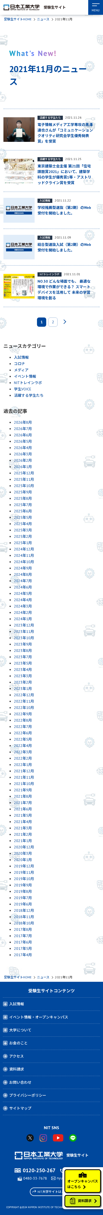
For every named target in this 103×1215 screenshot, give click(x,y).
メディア (21, 370)
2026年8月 (23, 422)
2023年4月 (23, 669)
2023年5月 (23, 663)
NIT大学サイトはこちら (54, 1192)
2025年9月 (23, 492)
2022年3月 (23, 752)
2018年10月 (24, 923)
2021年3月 (23, 828)
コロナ (19, 363)
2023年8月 (23, 650)
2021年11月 (24, 777)
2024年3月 (23, 606)
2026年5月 (23, 441)
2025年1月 (23, 542)
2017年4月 (23, 954)
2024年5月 (23, 593)
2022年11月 (24, 701)
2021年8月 (23, 796)
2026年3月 (23, 454)
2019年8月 (23, 891)
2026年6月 (23, 435)
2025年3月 (23, 530)
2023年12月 (24, 625)
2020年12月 (24, 847)
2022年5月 (23, 739)
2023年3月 (23, 676)
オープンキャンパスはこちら (82, 1184)
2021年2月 (23, 834)
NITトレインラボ (28, 382)
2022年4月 (23, 745)
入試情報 (21, 357)
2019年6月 (23, 904)
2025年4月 (23, 523)
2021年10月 (24, 783)
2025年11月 (24, 479)
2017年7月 (23, 935)
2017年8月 (23, 929)
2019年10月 (24, 878)
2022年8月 (23, 720)
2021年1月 (23, 840)
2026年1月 (23, 466)
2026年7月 (23, 428)
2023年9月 (23, 644)
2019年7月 (23, 897)
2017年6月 (23, 942)
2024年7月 (23, 580)
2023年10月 (24, 637)
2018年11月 (24, 916)
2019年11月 (24, 872)
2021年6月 (23, 809)
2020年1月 (23, 859)
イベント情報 (25, 376)
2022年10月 (24, 707)
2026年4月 (23, 447)
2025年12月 (24, 473)
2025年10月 (24, 485)
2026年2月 (23, 460)
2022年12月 (24, 695)
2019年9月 (23, 885)
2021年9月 (23, 790)
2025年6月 (23, 511)
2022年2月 (23, 758)
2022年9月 (23, 714)
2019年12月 (24, 866)
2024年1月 (23, 618)
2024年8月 (23, 574)
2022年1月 (23, 764)
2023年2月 (23, 682)
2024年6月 (23, 587)
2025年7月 (23, 504)
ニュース (43, 19)
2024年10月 (24, 561)
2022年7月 (23, 726)
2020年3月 (23, 853)
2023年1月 (23, 688)
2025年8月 (23, 498)
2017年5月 (23, 948)
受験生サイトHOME (17, 19)
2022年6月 (23, 733)
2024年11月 (24, 555)
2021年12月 (24, 771)
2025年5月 (23, 517)
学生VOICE (22, 389)
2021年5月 (23, 815)
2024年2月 (23, 612)
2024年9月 (23, 568)
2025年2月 (23, 536)
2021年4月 (23, 821)
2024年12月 (24, 549)
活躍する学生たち (29, 395)
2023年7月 (23, 657)
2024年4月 (23, 599)
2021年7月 (23, 802)
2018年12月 (24, 910)
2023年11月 (24, 631)
